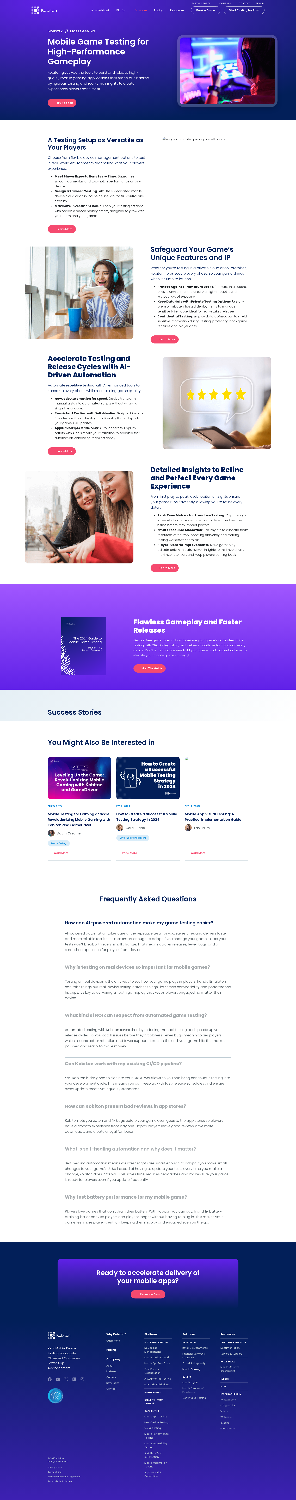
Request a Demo (150, 1294)
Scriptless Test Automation (153, 1455)
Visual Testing (152, 1428)
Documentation (230, 1348)
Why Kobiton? (116, 1334)
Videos (224, 1411)
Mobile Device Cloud (156, 1357)
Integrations (152, 1392)
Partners (111, 1371)
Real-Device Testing (156, 1422)
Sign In (260, 3)
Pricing (158, 10)
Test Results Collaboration (152, 1371)
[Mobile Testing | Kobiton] (44, 8)
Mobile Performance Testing (156, 1436)
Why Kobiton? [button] (100, 10)
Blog (223, 1386)
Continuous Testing (194, 1398)
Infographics (227, 1405)
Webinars (226, 1417)
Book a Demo (205, 10)
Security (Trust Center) (154, 1402)
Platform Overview (156, 1342)
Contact (245, 3)
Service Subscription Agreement (64, 1476)
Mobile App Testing (155, 1416)
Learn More (64, 229)
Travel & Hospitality (193, 1363)
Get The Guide (152, 668)
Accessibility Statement (60, 1481)
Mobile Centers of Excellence (193, 1390)
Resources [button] (177, 10)
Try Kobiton (65, 103)
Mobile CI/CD (190, 1382)
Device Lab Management (152, 1350)
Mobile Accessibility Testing (155, 1445)
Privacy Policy (55, 1467)
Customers (113, 1340)
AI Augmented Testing (157, 1379)
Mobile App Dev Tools (157, 1363)
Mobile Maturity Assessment (229, 1369)
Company (225, 3)
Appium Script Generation (152, 1474)
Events (224, 1379)
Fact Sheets (227, 1428)
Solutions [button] (141, 10)
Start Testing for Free (244, 10)
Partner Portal (202, 3)
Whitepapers (228, 1399)
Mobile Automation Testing (155, 1464)
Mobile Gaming (191, 1369)
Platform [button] (122, 10)
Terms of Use (54, 1472)
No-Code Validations (156, 1384)
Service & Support (231, 1353)
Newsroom (112, 1383)
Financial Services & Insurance (194, 1355)
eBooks (224, 1423)
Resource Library (230, 1394)
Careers (111, 1377)
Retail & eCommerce (195, 1348)
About (110, 1365)
